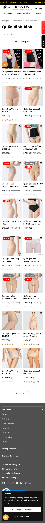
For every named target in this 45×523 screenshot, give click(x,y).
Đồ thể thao (7, 433)
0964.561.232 (11, 469)
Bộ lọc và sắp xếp (22, 41)
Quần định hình (8, 424)
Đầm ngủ (5, 428)
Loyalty (38, 13)
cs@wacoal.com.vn (13, 473)
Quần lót (5, 419)
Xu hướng (8, 13)
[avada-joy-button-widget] (6, 517)
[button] (35, 7)
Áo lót (4, 414)
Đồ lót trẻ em (7, 437)
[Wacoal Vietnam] (22, 8)
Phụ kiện (5, 442)
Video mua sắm (23, 13)
